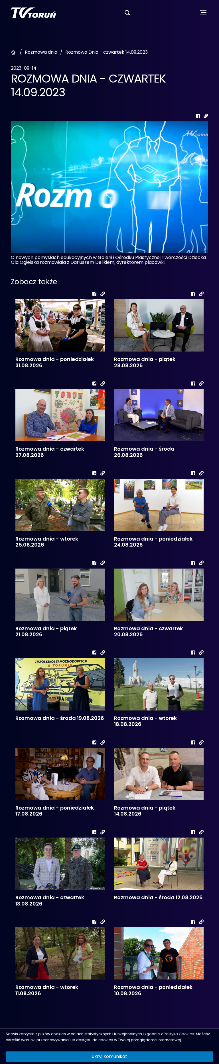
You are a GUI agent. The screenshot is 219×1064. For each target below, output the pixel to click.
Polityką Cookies (179, 1034)
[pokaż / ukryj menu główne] (203, 13)
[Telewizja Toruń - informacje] (33, 12)
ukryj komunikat (109, 1056)
